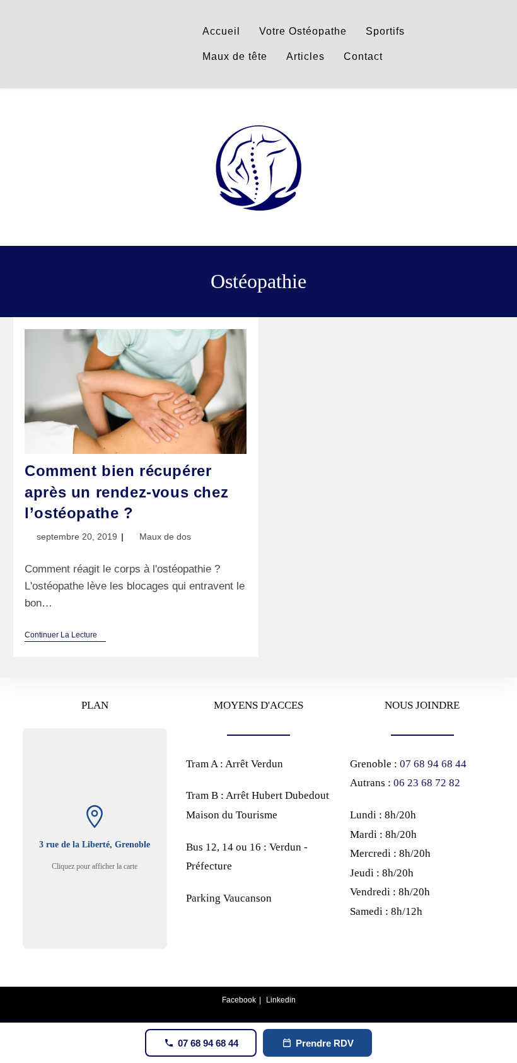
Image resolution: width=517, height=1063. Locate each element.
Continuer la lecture (65, 635)
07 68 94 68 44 (433, 764)
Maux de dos (165, 537)
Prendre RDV (325, 1043)
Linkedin (281, 1000)
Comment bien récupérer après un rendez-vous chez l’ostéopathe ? (126, 491)
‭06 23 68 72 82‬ (426, 783)
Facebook (239, 1000)
